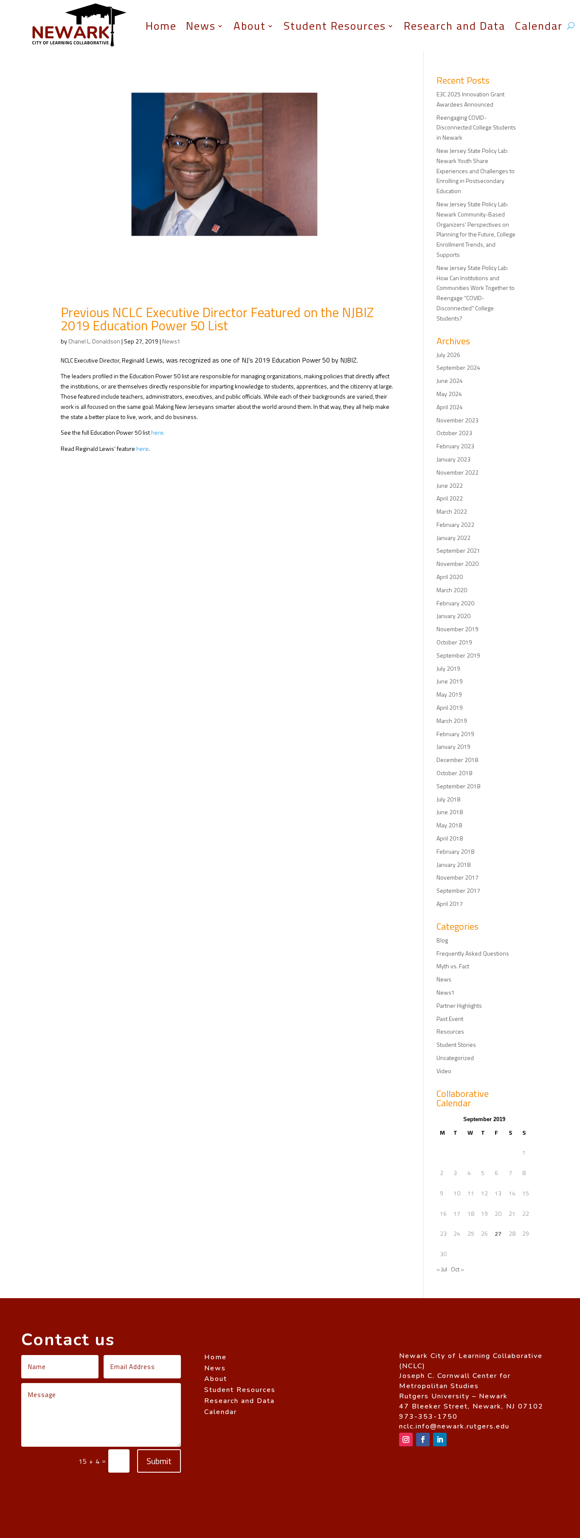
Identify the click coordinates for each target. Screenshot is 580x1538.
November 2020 (457, 563)
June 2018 (449, 811)
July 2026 (448, 354)
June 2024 (449, 380)
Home (161, 25)
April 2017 (449, 903)
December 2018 (457, 759)
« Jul (441, 1269)
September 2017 (458, 890)
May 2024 (449, 393)
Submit (159, 1461)
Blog (442, 940)
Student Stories (456, 1044)
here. (158, 432)
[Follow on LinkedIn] (440, 1439)
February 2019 (455, 733)
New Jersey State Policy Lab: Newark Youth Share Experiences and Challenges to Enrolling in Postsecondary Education (475, 170)
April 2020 (449, 576)
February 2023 (455, 445)
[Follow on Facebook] (423, 1439)
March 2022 (451, 511)
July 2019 (448, 668)
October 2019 (454, 642)
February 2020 (455, 603)
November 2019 (457, 628)
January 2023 (453, 459)
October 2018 (454, 772)
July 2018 (448, 799)
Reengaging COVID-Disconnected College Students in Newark (476, 127)
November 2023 (457, 420)
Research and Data (454, 25)
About (250, 25)
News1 (171, 341)
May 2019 (449, 694)
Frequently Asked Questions (472, 953)
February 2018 (455, 851)
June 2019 (449, 681)
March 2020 (451, 589)
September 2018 (458, 786)
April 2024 (449, 406)
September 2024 (458, 367)
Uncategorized (455, 1057)
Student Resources (335, 25)
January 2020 (453, 615)
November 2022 (457, 472)
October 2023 (454, 432)
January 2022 (453, 537)
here (142, 448)
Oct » (457, 1269)
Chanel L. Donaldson (94, 341)
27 (498, 1233)
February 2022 (455, 524)
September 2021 (458, 550)
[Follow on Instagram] (406, 1439)
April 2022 (449, 498)
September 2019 (458, 655)
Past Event (449, 1018)
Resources (450, 1031)
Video (443, 1070)
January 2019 (453, 746)
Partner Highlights (459, 1005)
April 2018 (449, 838)
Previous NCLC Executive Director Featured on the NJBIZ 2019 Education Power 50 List (217, 318)
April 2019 (449, 707)
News (201, 25)
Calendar (539, 25)
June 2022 (449, 485)
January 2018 (453, 864)
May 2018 (449, 825)
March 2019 (451, 720)
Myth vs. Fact (452, 966)
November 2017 (457, 877)
